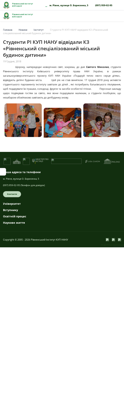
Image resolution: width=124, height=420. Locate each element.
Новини (23, 29)
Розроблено (112, 244)
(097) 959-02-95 (103, 5)
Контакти (12, 194)
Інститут (39, 29)
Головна (7, 29)
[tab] (62, 205)
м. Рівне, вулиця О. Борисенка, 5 (68, 5)
